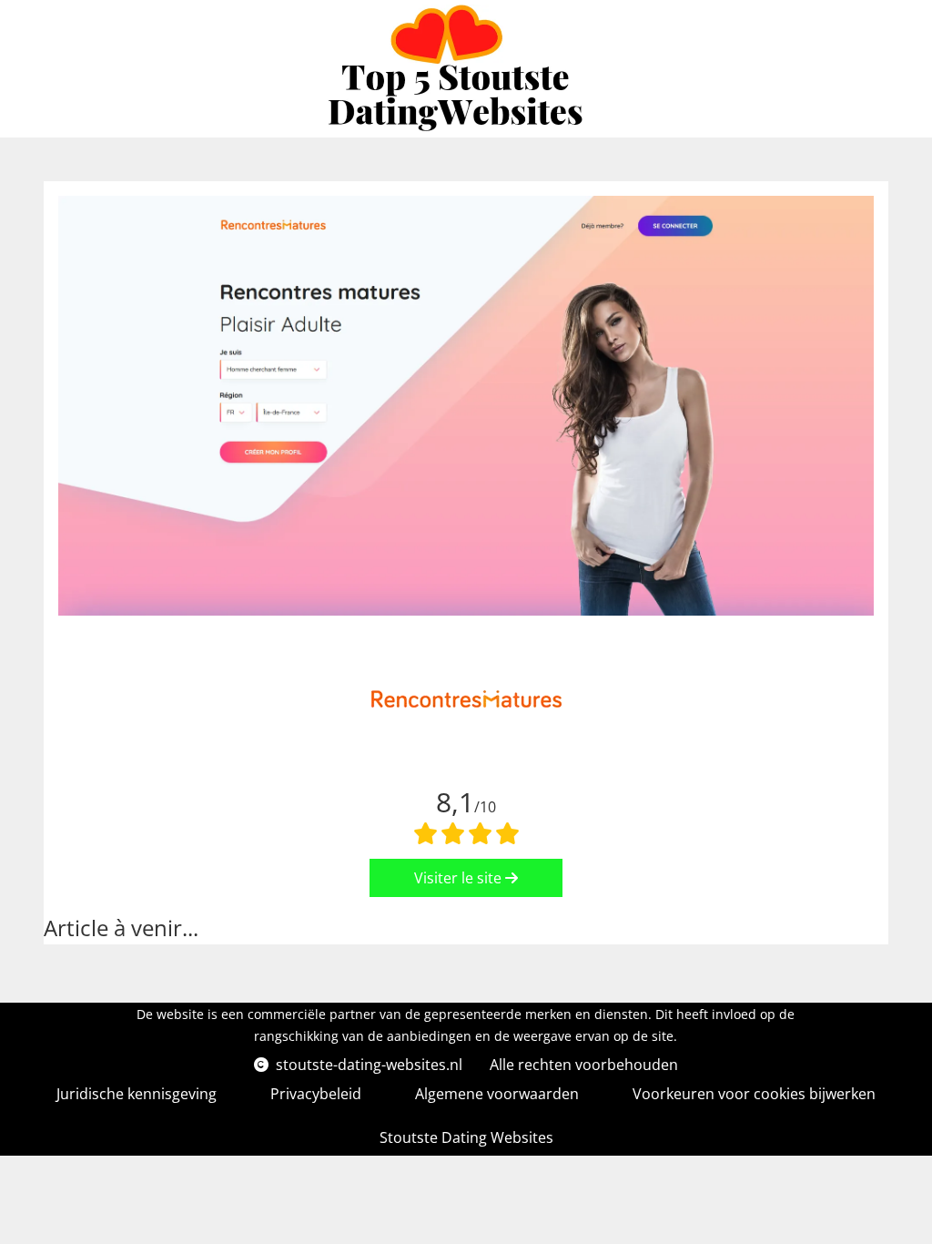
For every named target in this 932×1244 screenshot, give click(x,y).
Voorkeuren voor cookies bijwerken (754, 1094)
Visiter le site (459, 878)
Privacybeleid (315, 1094)
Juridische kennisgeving (136, 1094)
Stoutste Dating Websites (466, 1137)
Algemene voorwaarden (497, 1094)
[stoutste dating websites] (459, 69)
